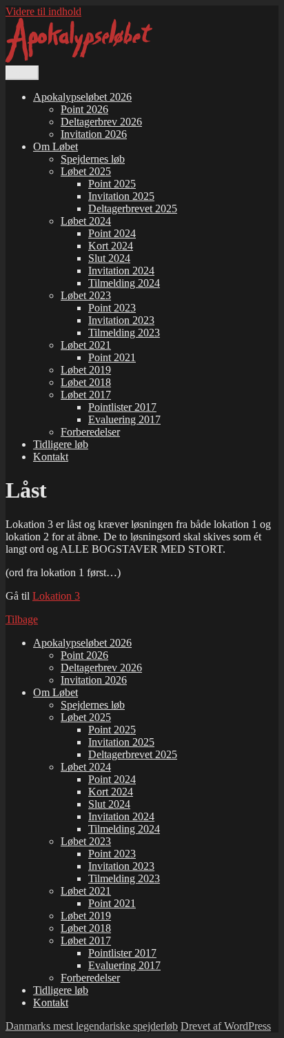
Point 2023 (112, 308)
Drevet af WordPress (226, 1026)
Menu (22, 73)
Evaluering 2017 (124, 419)
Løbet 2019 (86, 370)
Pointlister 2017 (122, 407)
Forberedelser (90, 432)
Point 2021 (112, 357)
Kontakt (50, 456)
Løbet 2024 (86, 221)
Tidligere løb (60, 444)
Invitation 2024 (121, 270)
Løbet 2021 (86, 345)
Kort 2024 (110, 246)
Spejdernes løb (93, 159)
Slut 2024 (109, 258)
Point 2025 (112, 184)
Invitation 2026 (94, 134)
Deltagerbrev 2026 (101, 122)
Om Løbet (55, 146)
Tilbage (22, 619)
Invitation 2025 (121, 196)
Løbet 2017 (86, 394)
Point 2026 (84, 109)
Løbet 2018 (86, 382)
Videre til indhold (43, 11)
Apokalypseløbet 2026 (82, 97)
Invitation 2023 (121, 320)
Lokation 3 (56, 596)
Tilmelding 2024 (124, 283)
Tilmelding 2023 (124, 332)
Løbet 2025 (86, 171)
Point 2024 (112, 233)
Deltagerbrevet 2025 (132, 208)
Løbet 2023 (86, 295)
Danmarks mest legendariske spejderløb (92, 1026)
